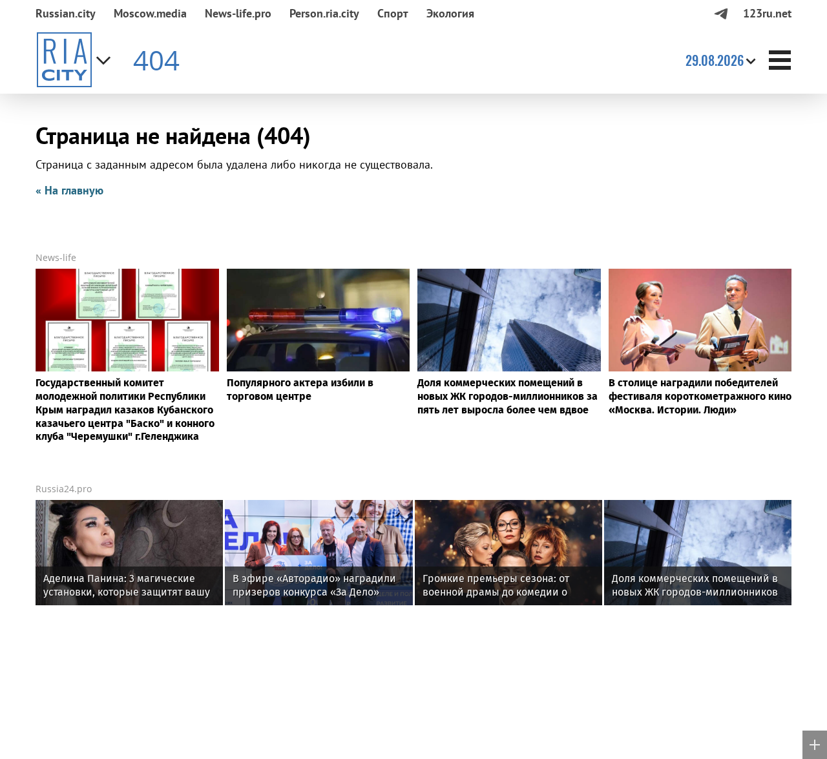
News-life (56, 257)
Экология (450, 13)
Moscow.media (150, 13)
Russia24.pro (64, 489)
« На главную (69, 190)
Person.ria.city (324, 13)
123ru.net (767, 13)
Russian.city (66, 13)
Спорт (392, 13)
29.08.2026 (715, 60)
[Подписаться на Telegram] (720, 13)
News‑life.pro (238, 13)
